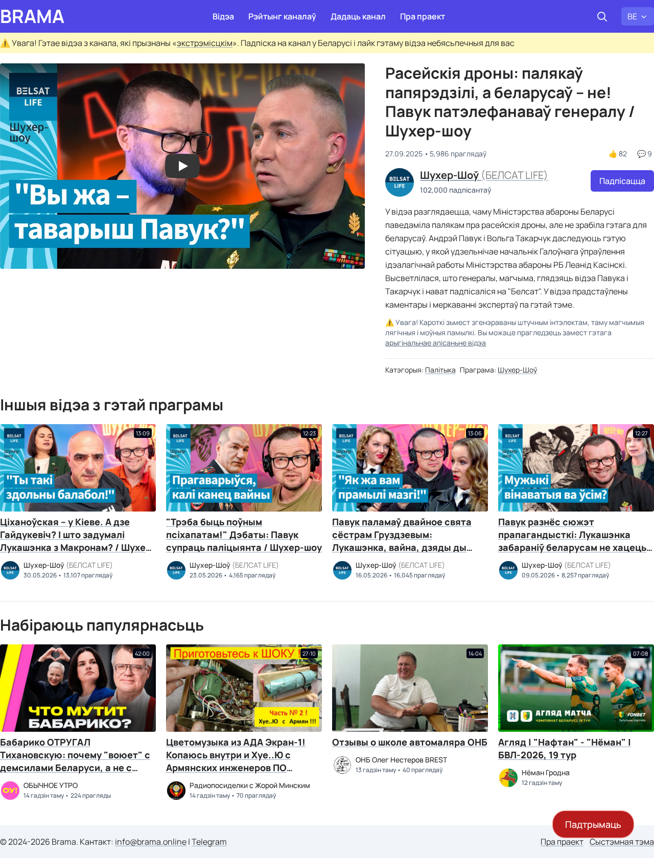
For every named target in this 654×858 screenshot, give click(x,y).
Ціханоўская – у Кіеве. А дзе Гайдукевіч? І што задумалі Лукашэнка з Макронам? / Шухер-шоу (77, 541)
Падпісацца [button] (622, 181)
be (632, 16)
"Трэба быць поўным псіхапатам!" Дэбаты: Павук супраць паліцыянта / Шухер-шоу (244, 534)
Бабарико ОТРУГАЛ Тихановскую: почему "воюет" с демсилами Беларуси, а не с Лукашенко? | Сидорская (75, 761)
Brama (32, 16)
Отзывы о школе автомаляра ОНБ (409, 742)
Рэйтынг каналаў (282, 16)
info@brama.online (150, 841)
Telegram (209, 841)
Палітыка (440, 370)
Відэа (223, 16)
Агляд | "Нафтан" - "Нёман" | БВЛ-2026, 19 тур (564, 748)
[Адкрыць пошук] (602, 16)
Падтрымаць (593, 824)
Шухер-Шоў (517, 370)
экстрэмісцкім (204, 43)
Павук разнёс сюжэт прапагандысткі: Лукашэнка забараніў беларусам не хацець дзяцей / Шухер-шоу (572, 541)
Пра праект (422, 16)
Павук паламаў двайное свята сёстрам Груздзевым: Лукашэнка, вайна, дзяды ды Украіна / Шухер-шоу (402, 541)
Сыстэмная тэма (622, 841)
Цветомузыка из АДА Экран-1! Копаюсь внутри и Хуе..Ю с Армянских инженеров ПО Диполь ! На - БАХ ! (236, 761)
